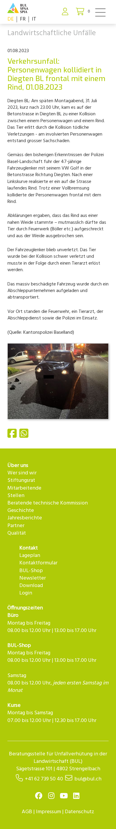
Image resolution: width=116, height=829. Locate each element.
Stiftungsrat (21, 480)
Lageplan (29, 555)
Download (31, 585)
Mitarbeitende (24, 488)
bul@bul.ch (87, 779)
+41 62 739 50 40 (44, 779)
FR (23, 19)
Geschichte (20, 510)
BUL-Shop (31, 570)
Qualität (16, 533)
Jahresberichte (24, 518)
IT (34, 19)
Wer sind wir (22, 473)
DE (10, 19)
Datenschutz (79, 812)
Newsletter (32, 578)
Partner (15, 525)
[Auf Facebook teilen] (12, 436)
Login (25, 593)
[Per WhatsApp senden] (24, 436)
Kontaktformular (38, 563)
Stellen (15, 495)
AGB (27, 812)
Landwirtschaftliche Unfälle (51, 33)
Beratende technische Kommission (47, 503)
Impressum (48, 812)
